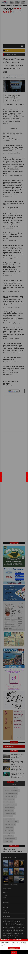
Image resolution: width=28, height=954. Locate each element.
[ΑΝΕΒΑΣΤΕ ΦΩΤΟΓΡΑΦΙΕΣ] (1, 477)
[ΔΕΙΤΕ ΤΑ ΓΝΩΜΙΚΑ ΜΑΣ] (27, 477)
